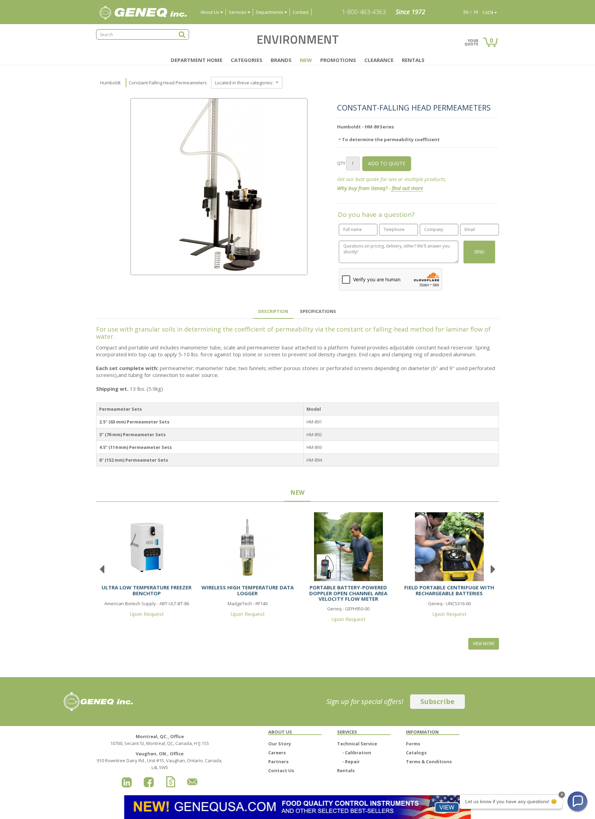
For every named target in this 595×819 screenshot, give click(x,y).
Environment (298, 39)
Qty (341, 163)
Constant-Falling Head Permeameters (168, 83)
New (306, 59)
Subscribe (437, 701)
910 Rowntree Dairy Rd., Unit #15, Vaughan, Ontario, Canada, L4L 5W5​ (159, 760)
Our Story (279, 744)
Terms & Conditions (429, 761)
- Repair (351, 761)
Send (479, 252)
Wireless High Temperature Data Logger (247, 590)
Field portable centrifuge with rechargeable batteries (449, 590)
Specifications (318, 311)
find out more (407, 188)
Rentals (413, 59)
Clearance (379, 59)
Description (273, 311)
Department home (196, 59)
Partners (278, 761)
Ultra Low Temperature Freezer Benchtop (146, 590)
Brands (281, 59)
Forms (413, 744)
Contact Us (281, 770)
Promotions (338, 59)
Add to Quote (386, 163)
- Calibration (356, 752)
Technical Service (357, 744)
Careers (277, 752)
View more (483, 644)
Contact (301, 12)
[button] (577, 801)
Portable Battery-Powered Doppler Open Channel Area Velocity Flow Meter (348, 593)
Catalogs (416, 752)
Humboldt (110, 83)
